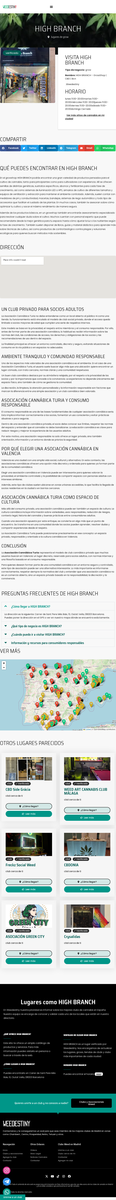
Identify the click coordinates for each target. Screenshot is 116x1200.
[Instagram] (63, 1176)
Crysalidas (72, 937)
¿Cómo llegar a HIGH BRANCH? (30, 606)
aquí (98, 1074)
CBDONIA (71, 865)
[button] (51, 6)
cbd (9, 783)
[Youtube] (52, 1176)
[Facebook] (69, 1176)
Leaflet (88, 729)
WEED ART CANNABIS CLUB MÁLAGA (85, 791)
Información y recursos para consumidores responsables (47, 642)
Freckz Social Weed (21, 865)
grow (66, 37)
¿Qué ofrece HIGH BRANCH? (17, 1034)
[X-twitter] (47, 1176)
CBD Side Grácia (18, 789)
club (9, 859)
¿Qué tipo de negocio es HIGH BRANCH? (36, 626)
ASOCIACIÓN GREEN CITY (25, 937)
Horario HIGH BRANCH (75, 1065)
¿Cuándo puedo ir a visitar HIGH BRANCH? (38, 634)
